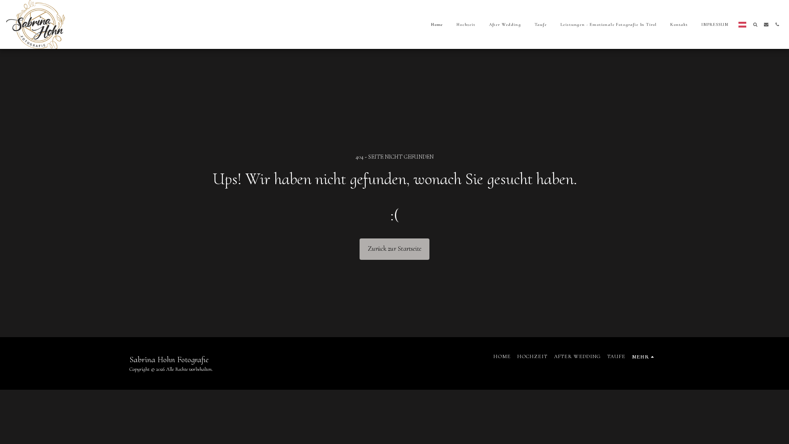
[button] (755, 24)
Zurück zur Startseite (395, 249)
